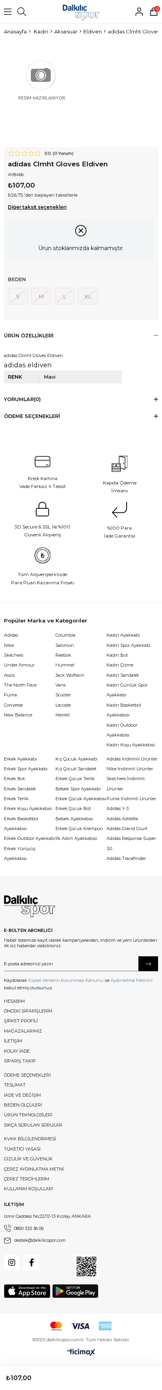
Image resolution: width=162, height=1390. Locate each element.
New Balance (18, 715)
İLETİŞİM (13, 1041)
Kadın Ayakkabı (123, 635)
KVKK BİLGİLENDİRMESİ (30, 1138)
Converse (13, 705)
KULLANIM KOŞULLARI (28, 1188)
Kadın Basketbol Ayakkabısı (124, 710)
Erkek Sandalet (20, 789)
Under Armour (19, 665)
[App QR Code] (86, 1266)
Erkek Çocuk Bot (73, 808)
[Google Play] (75, 1291)
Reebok (63, 655)
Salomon (64, 645)
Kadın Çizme (120, 665)
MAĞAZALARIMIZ (23, 1031)
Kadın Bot (117, 655)
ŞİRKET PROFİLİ (21, 1021)
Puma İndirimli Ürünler (131, 798)
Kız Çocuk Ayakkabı (76, 759)
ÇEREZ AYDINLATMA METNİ (34, 1169)
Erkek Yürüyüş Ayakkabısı (19, 853)
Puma (10, 695)
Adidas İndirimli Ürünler (132, 759)
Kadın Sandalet (123, 675)
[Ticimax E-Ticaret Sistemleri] (81, 1353)
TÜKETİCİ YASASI (22, 1149)
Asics (9, 675)
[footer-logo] (29, 906)
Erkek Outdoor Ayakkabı (29, 838)
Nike (9, 645)
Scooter (63, 695)
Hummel (64, 665)
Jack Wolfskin (70, 675)
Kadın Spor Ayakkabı (129, 645)
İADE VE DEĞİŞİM (22, 1095)
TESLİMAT (15, 1085)
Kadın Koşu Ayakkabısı (131, 744)
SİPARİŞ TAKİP (20, 1061)
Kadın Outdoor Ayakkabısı (122, 730)
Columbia (65, 635)
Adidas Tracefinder (126, 858)
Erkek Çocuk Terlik (75, 778)
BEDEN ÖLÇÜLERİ (23, 1105)
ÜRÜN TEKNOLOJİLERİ (28, 1115)
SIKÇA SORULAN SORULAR (33, 1125)
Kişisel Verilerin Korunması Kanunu (65, 980)
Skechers (13, 655)
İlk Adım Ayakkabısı (76, 838)
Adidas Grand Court (127, 828)
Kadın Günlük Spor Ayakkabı (127, 690)
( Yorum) (63, 153)
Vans (60, 685)
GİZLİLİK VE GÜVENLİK (28, 1159)
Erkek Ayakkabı (20, 759)
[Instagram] (12, 1262)
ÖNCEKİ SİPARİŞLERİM (28, 1011)
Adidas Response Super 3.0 (131, 843)
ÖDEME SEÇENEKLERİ (27, 1075)
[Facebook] (31, 1262)
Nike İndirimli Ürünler (130, 768)
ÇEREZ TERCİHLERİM (26, 1179)
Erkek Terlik (16, 798)
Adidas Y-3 (118, 808)
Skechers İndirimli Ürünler (126, 783)
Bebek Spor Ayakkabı (78, 789)
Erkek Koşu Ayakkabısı (28, 808)
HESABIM (14, 1001)
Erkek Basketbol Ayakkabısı (21, 823)
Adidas (11, 635)
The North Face (20, 685)
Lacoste (63, 705)
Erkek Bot (14, 778)
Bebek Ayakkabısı (74, 818)
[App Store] (27, 1291)
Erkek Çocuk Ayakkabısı (80, 798)
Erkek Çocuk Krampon (79, 828)
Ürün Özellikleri (28, 336)
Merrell (62, 715)
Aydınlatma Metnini (131, 980)
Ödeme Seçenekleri (32, 416)
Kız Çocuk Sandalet (75, 768)
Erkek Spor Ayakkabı (26, 768)
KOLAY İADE (16, 1051)
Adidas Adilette (122, 818)
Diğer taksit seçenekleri (37, 207)
